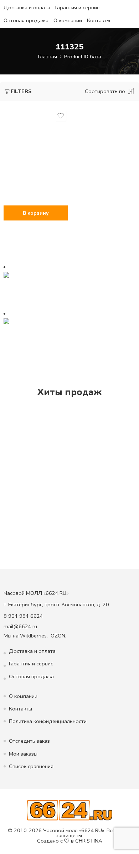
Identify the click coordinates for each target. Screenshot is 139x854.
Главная (47, 56)
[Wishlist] (60, 115)
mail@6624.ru (20, 626)
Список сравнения (31, 766)
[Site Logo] (69, 809)
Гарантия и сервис (77, 7)
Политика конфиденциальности (48, 721)
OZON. (58, 635)
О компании (67, 20)
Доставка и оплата (27, 7)
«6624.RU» (91, 830)
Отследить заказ (29, 740)
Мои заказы (23, 753)
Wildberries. (34, 635)
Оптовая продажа (26, 20)
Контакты (98, 20)
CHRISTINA (88, 840)
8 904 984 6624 (23, 616)
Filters (21, 91)
